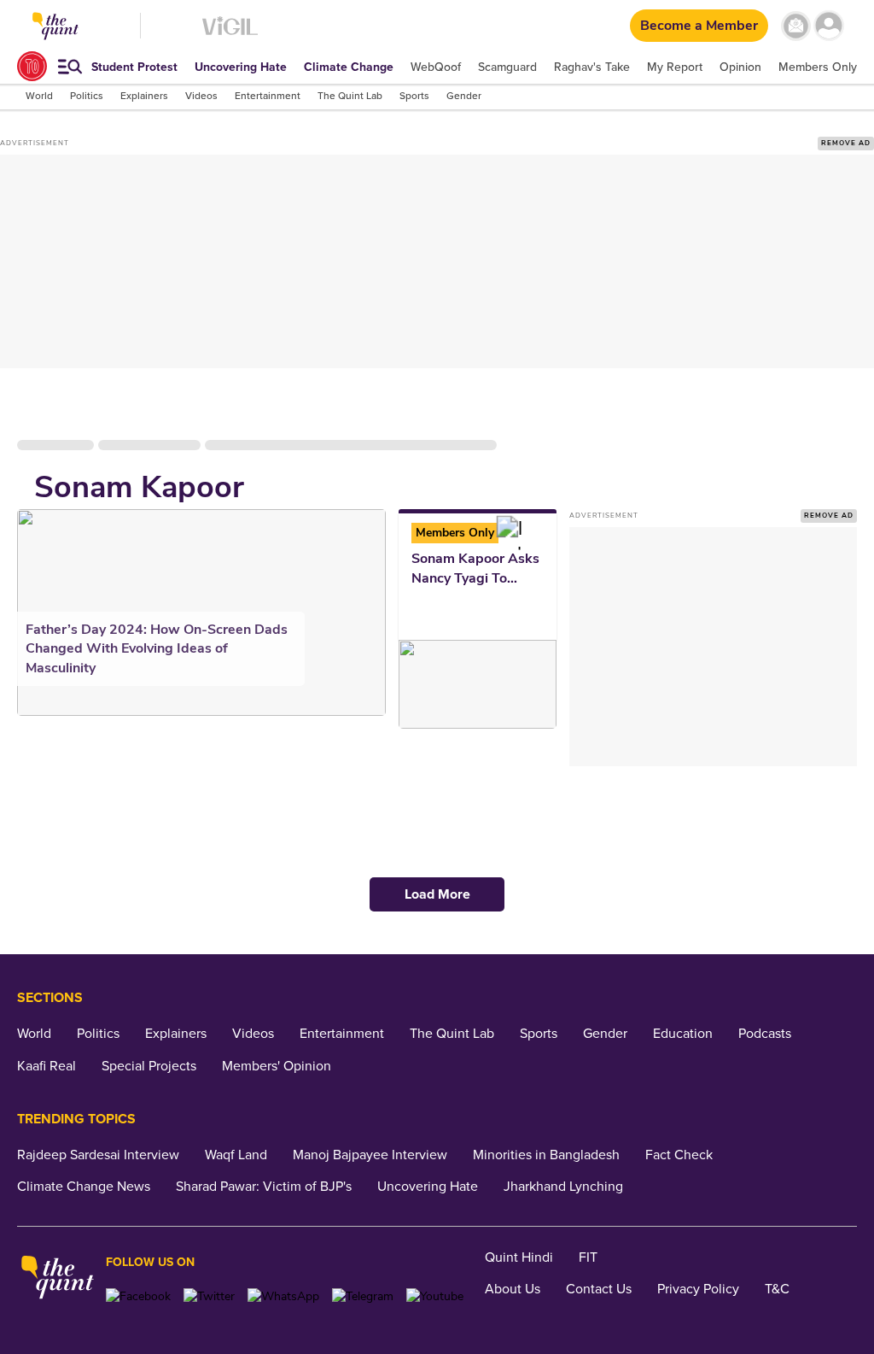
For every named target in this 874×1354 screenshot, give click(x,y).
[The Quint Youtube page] (434, 1296)
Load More (437, 894)
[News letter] (796, 26)
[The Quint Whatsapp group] (283, 1296)
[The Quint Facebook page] (138, 1296)
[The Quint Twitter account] (209, 1296)
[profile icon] (829, 26)
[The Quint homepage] (57, 1279)
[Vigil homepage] (230, 34)
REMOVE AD (846, 143)
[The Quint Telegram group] (362, 1296)
